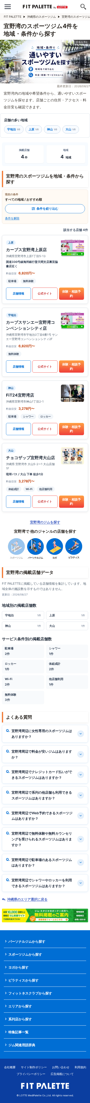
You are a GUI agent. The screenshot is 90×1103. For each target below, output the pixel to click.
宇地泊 (13, 129)
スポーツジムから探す (25, 954)
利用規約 (80, 1067)
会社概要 (10, 1067)
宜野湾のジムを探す (45, 522)
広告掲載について (62, 1074)
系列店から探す (20, 1019)
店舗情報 (18, 293)
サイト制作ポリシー (34, 1067)
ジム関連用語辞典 (21, 1045)
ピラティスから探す (23, 980)
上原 (34, 129)
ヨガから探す (18, 967)
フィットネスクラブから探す (30, 993)
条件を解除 (12, 218)
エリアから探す (20, 1006)
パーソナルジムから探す (26, 941)
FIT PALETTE (12, 16)
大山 (71, 129)
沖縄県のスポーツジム (41, 16)
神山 (52, 129)
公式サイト (45, 293)
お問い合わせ (60, 1067)
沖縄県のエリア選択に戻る (27, 899)
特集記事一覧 (18, 1032)
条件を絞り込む (47, 208)
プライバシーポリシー (31, 1074)
